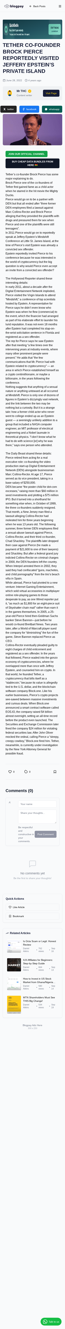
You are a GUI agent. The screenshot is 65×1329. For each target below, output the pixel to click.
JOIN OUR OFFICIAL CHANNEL (26, 154)
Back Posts (39, 6)
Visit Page (51, 93)
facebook (31, 109)
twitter (10, 109)
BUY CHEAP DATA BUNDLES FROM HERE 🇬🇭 (32, 163)
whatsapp (54, 109)
